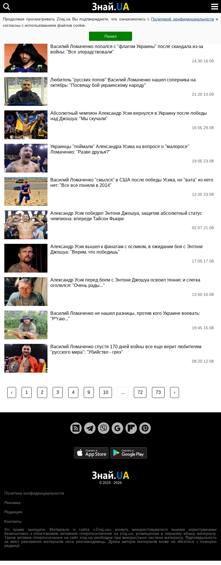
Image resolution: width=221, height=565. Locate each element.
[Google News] (117, 428)
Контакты (13, 521)
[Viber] (103, 428)
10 (105, 392)
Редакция (13, 512)
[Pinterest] (145, 428)
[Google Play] (128, 452)
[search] (6, 6)
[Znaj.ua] (110, 7)
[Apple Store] (92, 452)
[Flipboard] (131, 428)
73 (158, 392)
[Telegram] (90, 428)
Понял (110, 36)
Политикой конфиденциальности (182, 19)
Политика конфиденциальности (34, 493)
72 (140, 392)
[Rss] (76, 428)
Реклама (12, 502)
